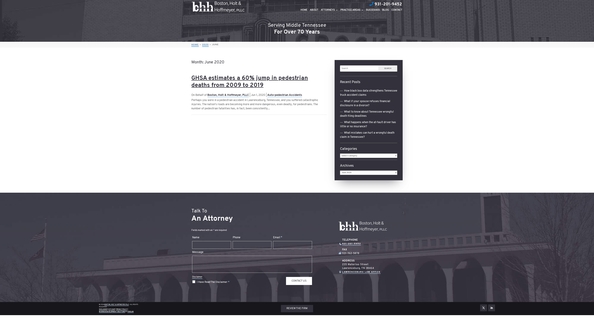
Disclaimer (197, 277)
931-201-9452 (388, 4)
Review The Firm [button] (297, 308)
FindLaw (130, 312)
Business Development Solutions (112, 312)
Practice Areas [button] (350, 10)
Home (304, 10)
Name (195, 237)
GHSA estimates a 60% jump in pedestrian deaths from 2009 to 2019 (249, 82)
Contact (396, 10)
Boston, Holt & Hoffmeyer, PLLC (228, 95)
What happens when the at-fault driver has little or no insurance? (368, 124)
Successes (373, 10)
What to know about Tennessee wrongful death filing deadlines (367, 114)
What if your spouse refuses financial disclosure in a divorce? (365, 103)
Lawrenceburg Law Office (361, 272)
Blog (385, 10)
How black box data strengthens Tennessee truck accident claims (368, 93)
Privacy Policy (121, 309)
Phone (236, 237)
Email (277, 237)
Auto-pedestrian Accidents (284, 95)
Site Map (111, 309)
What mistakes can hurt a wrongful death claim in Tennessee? (367, 135)
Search (387, 68)
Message (197, 252)
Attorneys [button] (328, 10)
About (314, 10)
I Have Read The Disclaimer (213, 282)
